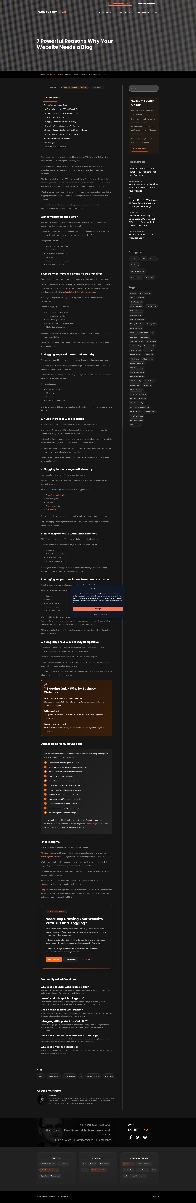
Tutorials (84, 87)
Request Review (139, 149)
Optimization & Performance (50, 1176)
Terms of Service (142, 1170)
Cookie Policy (92, 614)
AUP (125, 1176)
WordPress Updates (136, 416)
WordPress (149, 277)
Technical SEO (151, 341)
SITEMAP (156, 1197)
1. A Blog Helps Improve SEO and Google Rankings (63, 109)
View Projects (71, 959)
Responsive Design (136, 328)
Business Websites (53, 1076)
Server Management (136, 341)
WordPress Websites (47, 1164)
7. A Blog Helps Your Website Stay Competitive (62, 134)
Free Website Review (99, 1170)
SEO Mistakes (144, 337)
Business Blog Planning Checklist (57, 138)
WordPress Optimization (138, 398)
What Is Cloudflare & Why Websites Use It (141, 236)
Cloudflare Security (136, 302)
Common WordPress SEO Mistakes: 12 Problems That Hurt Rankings (142, 171)
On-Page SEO (151, 324)
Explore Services (54, 959)
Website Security (136, 277)
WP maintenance (135, 425)
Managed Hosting (135, 315)
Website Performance (71, 87)
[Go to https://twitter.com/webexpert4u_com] (138, 1137)
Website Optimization (93, 1076)
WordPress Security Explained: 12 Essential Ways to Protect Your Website (144, 187)
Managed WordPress (137, 324)
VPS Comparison (135, 350)
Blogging (40, 1076)
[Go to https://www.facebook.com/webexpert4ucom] (131, 1137)
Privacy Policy (102, 614)
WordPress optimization (56, 495)
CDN (132, 297)
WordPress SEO (135, 411)
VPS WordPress (135, 354)
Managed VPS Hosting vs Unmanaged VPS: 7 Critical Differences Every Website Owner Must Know (142, 220)
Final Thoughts (50, 142)
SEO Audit (133, 337)
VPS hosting (51, 510)
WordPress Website (136, 420)
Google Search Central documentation (80, 292)
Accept (98, 609)
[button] (120, 4)
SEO (81, 1076)
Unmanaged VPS (149, 346)
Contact (85, 1170)
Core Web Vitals (151, 306)
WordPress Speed (149, 411)
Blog (83, 1164)
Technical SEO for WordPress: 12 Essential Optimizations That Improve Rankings (143, 203)
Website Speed (149, 381)
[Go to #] (145, 1137)
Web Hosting (134, 359)
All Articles (134, 259)
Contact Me (86, 959)
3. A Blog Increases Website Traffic (57, 117)
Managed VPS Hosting (137, 319)
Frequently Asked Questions (55, 147)
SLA (153, 1170)
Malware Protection (136, 311)
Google (44, 889)
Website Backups (147, 359)
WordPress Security (136, 403)
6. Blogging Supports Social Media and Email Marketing (65, 130)
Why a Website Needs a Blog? (55, 105)
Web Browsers (148, 354)
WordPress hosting (136, 390)
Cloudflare (140, 297)
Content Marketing (69, 1076)
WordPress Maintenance (138, 394)
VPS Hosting (135, 265)
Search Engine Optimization (139, 332)
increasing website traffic (51, 856)
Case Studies (104, 1164)
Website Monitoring (136, 368)
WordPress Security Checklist (139, 407)
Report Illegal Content (138, 1176)
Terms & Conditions (144, 1164)
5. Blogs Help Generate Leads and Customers (61, 126)
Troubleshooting (135, 346)
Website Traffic (108, 1076)
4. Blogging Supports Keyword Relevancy (60, 121)
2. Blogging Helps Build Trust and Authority (61, 113)
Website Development (137, 363)
